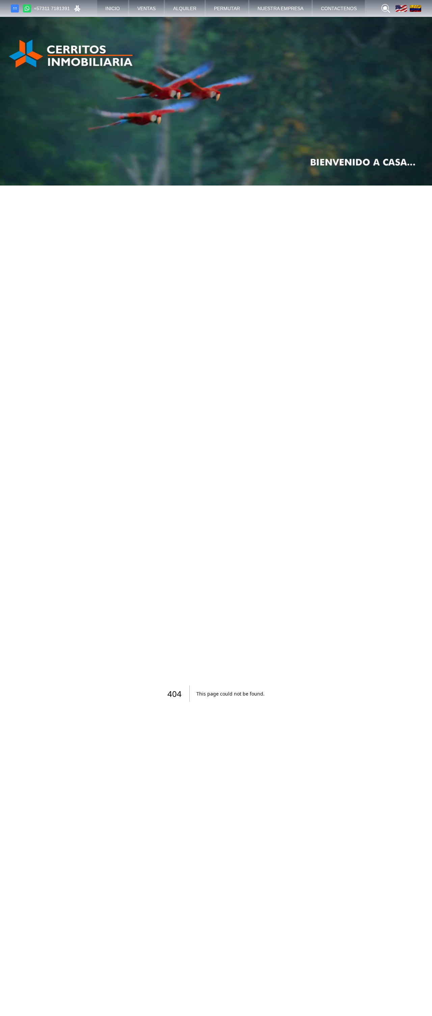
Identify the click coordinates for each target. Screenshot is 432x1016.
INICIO (112, 8)
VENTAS (146, 8)
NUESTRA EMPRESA (280, 8)
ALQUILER (184, 8)
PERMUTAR (227, 8)
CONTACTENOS (339, 8)
